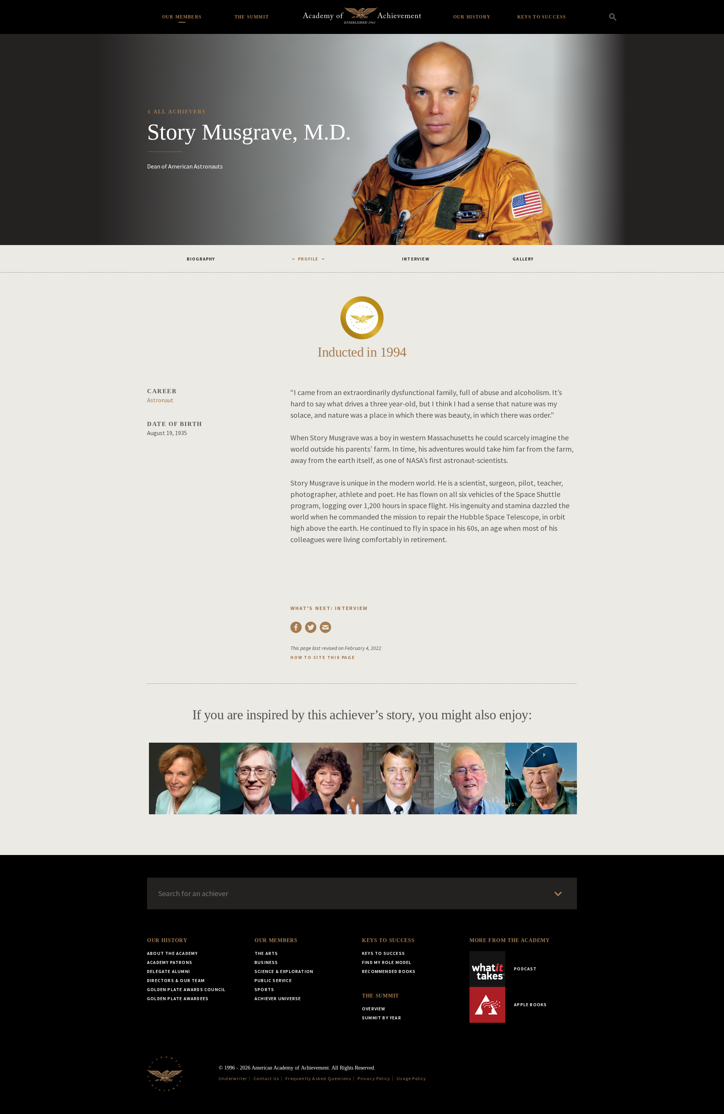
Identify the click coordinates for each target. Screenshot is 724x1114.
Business (266, 962)
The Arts (266, 953)
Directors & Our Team (176, 980)
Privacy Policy (373, 1078)
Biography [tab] (201, 259)
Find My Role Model (387, 962)
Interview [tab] (415, 259)
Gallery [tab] (523, 259)
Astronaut (160, 400)
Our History (472, 17)
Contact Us (266, 1078)
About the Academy (172, 953)
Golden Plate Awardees (178, 998)
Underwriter (233, 1078)
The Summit (252, 17)
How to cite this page (322, 657)
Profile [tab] (308, 259)
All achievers (179, 112)
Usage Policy (411, 1078)
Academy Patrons (169, 962)
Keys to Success (541, 17)
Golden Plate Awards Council (186, 989)
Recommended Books (389, 971)
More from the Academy (509, 940)
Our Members (182, 17)
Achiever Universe (278, 998)
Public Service (273, 980)
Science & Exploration (284, 971)
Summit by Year (381, 1018)
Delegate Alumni (168, 971)
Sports (264, 989)
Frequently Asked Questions (318, 1078)
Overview (374, 1008)
